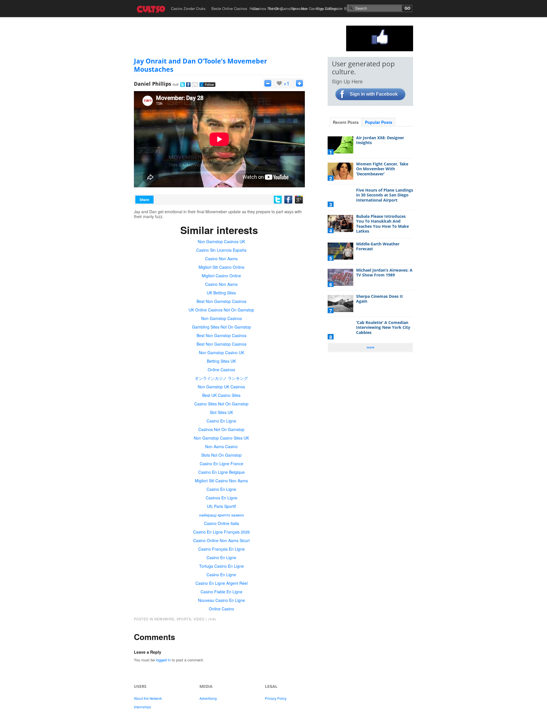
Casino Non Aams (221, 258)
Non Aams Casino (221, 446)
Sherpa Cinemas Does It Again (379, 299)
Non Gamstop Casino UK (221, 352)
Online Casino (221, 609)
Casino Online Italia (221, 523)
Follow (207, 85)
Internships (142, 707)
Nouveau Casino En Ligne (221, 600)
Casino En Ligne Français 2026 (221, 532)
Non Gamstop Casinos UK (221, 241)
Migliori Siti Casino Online (221, 267)
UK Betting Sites (221, 293)
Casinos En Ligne (221, 498)
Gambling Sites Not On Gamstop (221, 327)
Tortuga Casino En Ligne (221, 566)
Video (199, 619)
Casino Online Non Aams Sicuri (221, 540)
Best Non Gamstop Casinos (221, 301)
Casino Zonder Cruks (188, 8)
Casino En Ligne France (221, 463)
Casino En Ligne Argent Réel (221, 583)
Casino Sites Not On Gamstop (221, 404)
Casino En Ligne (221, 421)
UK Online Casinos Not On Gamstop (221, 310)
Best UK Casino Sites (221, 395)
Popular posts (378, 122)
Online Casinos (221, 369)
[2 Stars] (299, 83)
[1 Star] (267, 83)
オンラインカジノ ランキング (221, 378)
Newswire (299, 8)
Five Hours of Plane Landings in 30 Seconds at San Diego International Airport (384, 195)
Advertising (208, 698)
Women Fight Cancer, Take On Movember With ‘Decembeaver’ (382, 169)
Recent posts (346, 122)
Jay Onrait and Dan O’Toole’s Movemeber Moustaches (200, 65)
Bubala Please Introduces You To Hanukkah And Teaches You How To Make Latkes (382, 224)
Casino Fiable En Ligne (221, 591)
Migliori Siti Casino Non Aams (221, 480)
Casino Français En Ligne (221, 549)
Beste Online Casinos (229, 8)
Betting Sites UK (221, 361)
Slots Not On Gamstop (221, 455)
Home (254, 8)
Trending (275, 8)
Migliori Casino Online (221, 275)
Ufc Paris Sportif (221, 506)
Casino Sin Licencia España (221, 250)
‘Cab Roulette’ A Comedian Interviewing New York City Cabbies (383, 327)
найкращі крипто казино (221, 515)
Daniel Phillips (152, 83)
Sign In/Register (329, 8)
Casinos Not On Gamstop (221, 429)
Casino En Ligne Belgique (221, 472)
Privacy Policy (276, 698)
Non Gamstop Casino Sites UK (221, 438)
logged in (163, 660)
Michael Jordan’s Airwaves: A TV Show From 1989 (384, 272)
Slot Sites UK (221, 412)
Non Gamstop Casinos (221, 318)
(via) (212, 619)
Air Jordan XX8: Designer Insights (380, 140)
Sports (184, 619)
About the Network (148, 698)
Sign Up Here (347, 81)
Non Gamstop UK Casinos (221, 386)
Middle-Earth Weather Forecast (377, 246)
